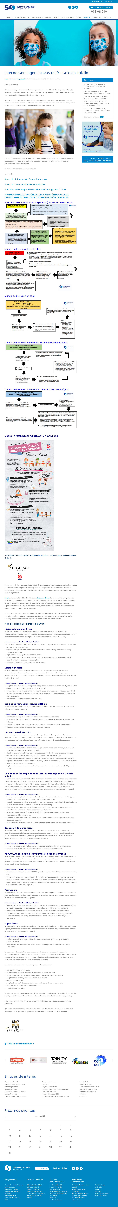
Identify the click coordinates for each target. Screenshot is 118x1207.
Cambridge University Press (15, 1084)
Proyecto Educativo (22, 17)
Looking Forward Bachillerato (36, 1193)
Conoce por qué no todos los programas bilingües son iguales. (97, 159)
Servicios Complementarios (42, 17)
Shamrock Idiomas (48, 1082)
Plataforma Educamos (101, 7)
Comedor (53, 1198)
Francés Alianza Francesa (80, 1193)
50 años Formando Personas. (14, 1185)
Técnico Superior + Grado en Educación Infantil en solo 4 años (97, 92)
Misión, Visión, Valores (11, 1189)
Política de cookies (101, 1196)
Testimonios (96, 17)
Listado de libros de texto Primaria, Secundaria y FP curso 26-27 (97, 97)
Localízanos (108, 1)
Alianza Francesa (11, 1094)
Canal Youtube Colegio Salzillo (15, 1096)
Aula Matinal (53, 1196)
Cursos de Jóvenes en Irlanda (15, 1092)
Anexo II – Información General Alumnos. (26, 179)
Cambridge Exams (11, 1087)
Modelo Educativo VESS (50, 1094)
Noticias (87, 17)
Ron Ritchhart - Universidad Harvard (55, 1089)
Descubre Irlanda (11, 1089)
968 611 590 (99, 11)
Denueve (45, 1084)
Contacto (107, 17)
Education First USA (49, 1092)
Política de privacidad (101, 1193)
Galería (78, 17)
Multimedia (98, 1187)
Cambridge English (11, 1082)
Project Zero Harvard (49, 1087)
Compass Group (43, 598)
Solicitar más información (20, 1043)
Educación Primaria (33, 1189)
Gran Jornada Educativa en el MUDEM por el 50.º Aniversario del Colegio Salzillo (97, 110)
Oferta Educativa (10, 1196)
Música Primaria (77, 1200)
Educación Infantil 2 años (35, 1185)
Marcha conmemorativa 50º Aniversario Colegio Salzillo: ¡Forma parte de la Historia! (97, 103)
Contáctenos (42, 1168)
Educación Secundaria (34, 1191)
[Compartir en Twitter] (102, 117)
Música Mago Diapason (79, 1196)
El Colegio (9, 17)
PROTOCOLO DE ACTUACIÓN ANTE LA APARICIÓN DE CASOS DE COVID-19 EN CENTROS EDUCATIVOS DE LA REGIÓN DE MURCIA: (37, 196)
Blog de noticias (100, 1185)
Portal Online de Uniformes (58, 1193)
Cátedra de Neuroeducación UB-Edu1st (56, 1096)
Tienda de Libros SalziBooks (58, 1191)
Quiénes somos (10, 1187)
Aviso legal (98, 1191)
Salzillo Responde (97, 1)
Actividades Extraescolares (64, 17)
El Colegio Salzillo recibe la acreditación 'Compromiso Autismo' (94, 86)
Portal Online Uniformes (88, 1089)
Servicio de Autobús (56, 1200)
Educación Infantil (33, 1187)
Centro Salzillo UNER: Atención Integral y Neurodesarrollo (56, 1187)
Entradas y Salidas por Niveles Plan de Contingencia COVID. (35, 189)
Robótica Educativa (78, 1198)
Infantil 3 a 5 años (85, 1084)
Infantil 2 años (84, 1082)
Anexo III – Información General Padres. (25, 184)
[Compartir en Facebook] (101, 117)
